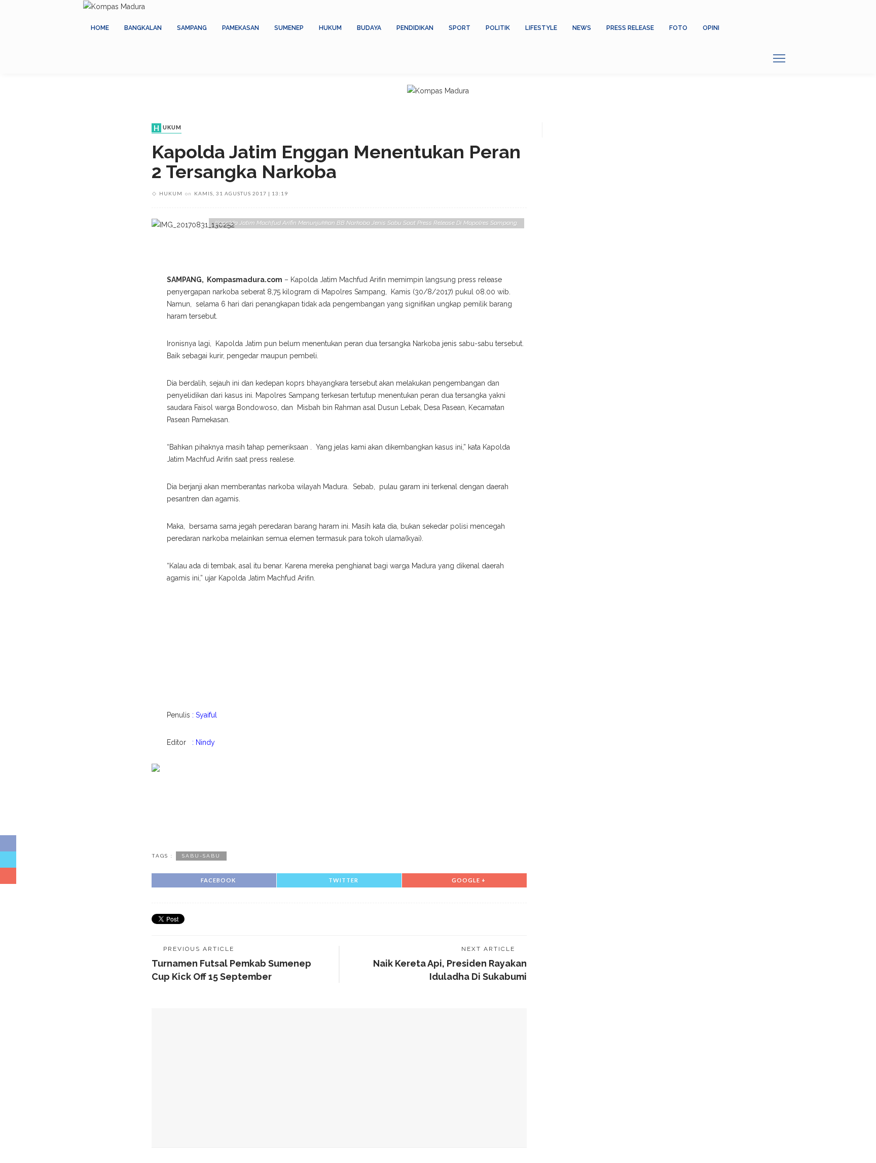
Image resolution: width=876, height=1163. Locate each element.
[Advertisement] (339, 810)
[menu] (779, 58)
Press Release (630, 27)
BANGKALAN (143, 27)
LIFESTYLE (541, 27)
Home (100, 27)
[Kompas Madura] (114, 6)
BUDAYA (369, 27)
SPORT (459, 27)
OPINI (711, 27)
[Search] (754, 58)
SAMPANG (192, 27)
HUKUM (330, 27)
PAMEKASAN (240, 27)
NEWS (581, 27)
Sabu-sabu (201, 856)
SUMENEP (289, 27)
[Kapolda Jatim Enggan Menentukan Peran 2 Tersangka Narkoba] (193, 224)
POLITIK (498, 27)
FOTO (678, 27)
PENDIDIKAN (414, 27)
